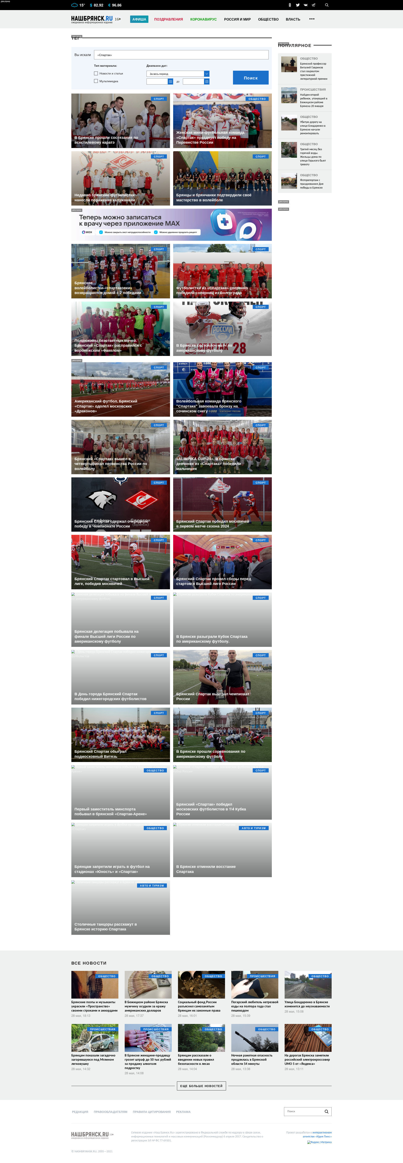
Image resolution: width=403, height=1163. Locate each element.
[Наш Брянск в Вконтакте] (305, 5)
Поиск (251, 78)
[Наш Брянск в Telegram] (313, 5)
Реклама (183, 1112)
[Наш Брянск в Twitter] (298, 5)
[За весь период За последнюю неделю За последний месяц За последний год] (178, 74)
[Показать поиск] (327, 5)
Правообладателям (110, 1112)
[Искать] (327, 1111)
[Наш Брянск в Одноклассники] (290, 5)
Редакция (80, 1112)
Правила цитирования (152, 1112)
